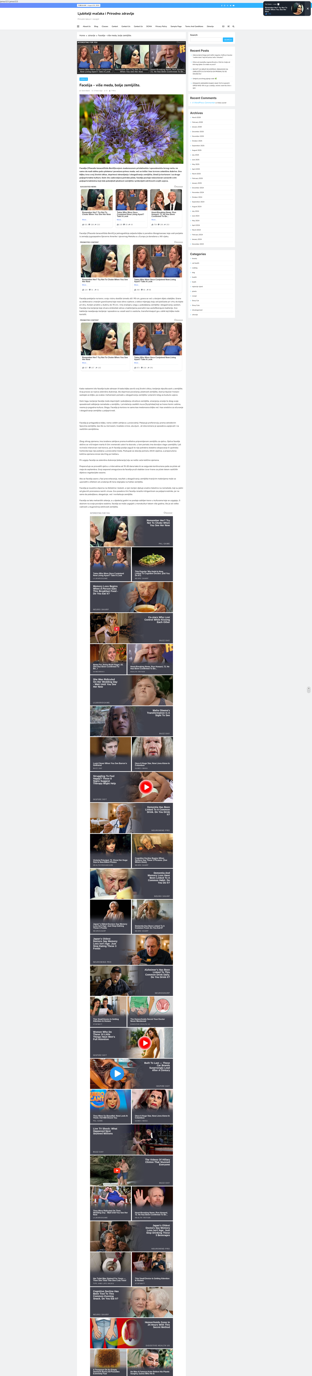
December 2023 (198, 244)
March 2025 (196, 174)
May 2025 (195, 164)
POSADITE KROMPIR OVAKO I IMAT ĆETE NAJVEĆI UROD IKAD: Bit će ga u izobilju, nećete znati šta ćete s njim (212, 85)
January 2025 (197, 183)
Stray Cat (195, 301)
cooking (194, 268)
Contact (115, 26)
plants (194, 291)
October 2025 (197, 141)
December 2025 (198, 132)
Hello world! (221, 103)
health (194, 277)
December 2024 (198, 188)
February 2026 (197, 122)
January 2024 (197, 239)
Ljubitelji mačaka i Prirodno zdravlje (106, 13)
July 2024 (195, 211)
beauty (194, 258)
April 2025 (196, 169)
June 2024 (195, 216)
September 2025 (198, 146)
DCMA (149, 26)
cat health (195, 263)
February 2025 (197, 178)
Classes (105, 26)
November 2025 (198, 136)
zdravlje (83, 79)
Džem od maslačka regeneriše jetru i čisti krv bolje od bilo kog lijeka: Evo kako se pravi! (211, 63)
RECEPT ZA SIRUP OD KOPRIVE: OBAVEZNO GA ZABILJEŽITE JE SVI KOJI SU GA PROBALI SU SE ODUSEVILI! (210, 71)
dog (193, 272)
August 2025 (196, 150)
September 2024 (198, 202)
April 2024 (196, 225)
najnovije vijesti (197, 286)
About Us (87, 26)
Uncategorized (197, 310)
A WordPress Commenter (203, 102)
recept (194, 296)
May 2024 (195, 221)
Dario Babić (86, 91)
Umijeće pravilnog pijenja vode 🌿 (205, 79)
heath (194, 282)
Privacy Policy (161, 26)
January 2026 (197, 127)
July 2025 (195, 155)
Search (194, 35)
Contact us (126, 26)
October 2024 (197, 197)
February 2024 (197, 235)
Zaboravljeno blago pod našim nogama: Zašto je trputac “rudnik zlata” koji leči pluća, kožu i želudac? (212, 56)
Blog (96, 26)
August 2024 (196, 207)
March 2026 (196, 117)
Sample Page (176, 26)
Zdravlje (210, 26)
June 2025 (195, 160)
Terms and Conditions (194, 26)
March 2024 (196, 230)
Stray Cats (196, 305)
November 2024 (198, 192)
